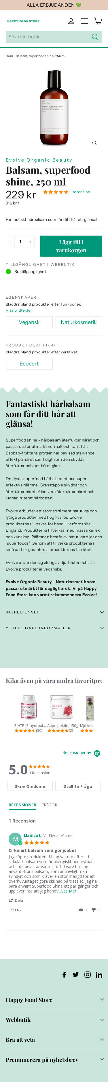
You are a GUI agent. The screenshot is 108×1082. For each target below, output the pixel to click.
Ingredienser (23, 612)
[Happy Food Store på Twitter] (76, 974)
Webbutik (18, 1019)
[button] (19, 900)
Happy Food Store (29, 999)
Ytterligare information (38, 628)
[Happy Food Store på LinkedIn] (99, 974)
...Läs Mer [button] (67, 891)
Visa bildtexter (19, 310)
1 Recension (79, 192)
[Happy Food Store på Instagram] (87, 974)
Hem (9, 56)
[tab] (30, 786)
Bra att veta (20, 1039)
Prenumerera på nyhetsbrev (42, 1059)
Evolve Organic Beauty (39, 160)
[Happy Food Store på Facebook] (64, 974)
